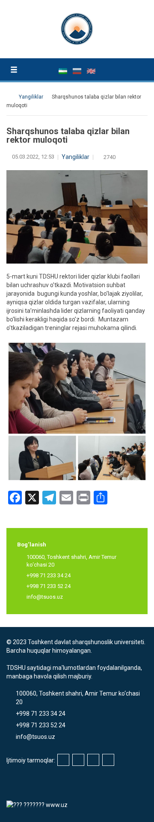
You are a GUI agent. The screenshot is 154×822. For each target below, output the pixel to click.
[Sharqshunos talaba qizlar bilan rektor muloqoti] (77, 411)
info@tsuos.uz (45, 597)
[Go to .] (10, 97)
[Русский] (78, 71)
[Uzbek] (63, 71)
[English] (91, 71)
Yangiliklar (75, 156)
